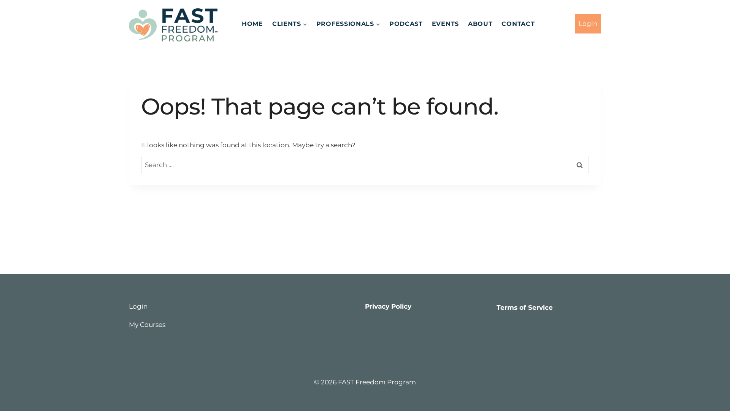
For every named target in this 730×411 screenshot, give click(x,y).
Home (252, 23)
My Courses (147, 324)
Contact (518, 23)
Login (588, 23)
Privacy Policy (388, 306)
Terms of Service (525, 307)
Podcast (406, 23)
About (480, 23)
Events (445, 23)
